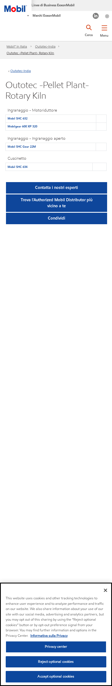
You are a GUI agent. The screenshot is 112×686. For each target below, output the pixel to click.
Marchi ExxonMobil (47, 15)
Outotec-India (45, 46)
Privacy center (56, 646)
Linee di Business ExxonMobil (53, 5)
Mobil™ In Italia (17, 46)
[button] (104, 30)
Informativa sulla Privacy (49, 635)
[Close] (105, 590)
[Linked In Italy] (96, 16)
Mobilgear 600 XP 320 (22, 126)
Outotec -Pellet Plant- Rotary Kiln (30, 53)
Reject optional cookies (56, 661)
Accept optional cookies (56, 676)
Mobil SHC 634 (17, 167)
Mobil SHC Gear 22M (22, 146)
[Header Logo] (16, 6)
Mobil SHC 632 (17, 118)
